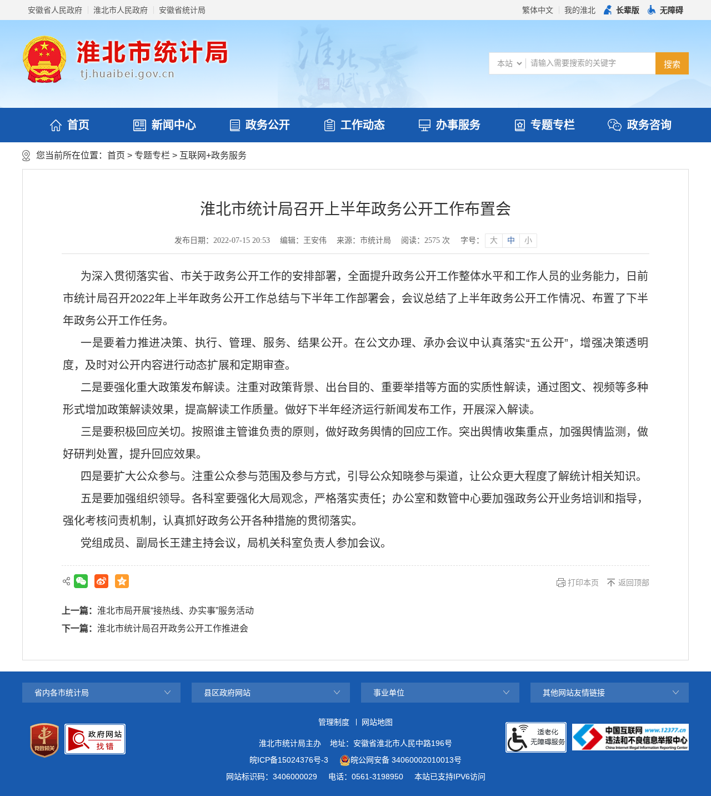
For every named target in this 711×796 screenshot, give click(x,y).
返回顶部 (633, 582)
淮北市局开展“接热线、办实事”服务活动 (175, 610)
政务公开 (268, 125)
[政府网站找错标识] (95, 739)
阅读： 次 (425, 240)
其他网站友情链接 (574, 692)
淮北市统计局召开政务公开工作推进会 (172, 628)
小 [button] (528, 240)
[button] (621, 10)
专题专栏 (552, 125)
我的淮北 (579, 10)
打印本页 (583, 582)
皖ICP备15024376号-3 (288, 759)
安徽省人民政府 (55, 10)
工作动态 (363, 125)
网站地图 (377, 722)
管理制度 (333, 722)
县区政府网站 (227, 692)
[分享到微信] (81, 581)
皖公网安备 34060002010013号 (406, 759)
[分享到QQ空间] (122, 581)
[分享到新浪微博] (101, 581)
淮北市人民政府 (120, 10)
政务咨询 (649, 125)
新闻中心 (174, 125)
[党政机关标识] (44, 740)
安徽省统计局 (182, 10)
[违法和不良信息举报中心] (630, 737)
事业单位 (388, 692)
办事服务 (458, 125)
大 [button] (494, 240)
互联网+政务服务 (213, 155)
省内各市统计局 (61, 692)
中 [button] (511, 240)
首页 (78, 125)
